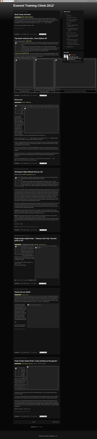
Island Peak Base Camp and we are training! (72, 40)
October (69, 15)
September (69, 46)
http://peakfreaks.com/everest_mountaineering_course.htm (28, 226)
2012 (66, 14)
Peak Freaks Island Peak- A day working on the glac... (72, 36)
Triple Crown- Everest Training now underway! (72, 43)
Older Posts (56, 422)
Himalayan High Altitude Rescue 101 (29, 172)
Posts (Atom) (40, 426)
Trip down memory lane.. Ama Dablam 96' (31, 38)
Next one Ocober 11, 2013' (19, 28)
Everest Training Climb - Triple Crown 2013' (22, 411)
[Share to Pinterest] (45, 34)
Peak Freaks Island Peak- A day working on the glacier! (36, 361)
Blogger (56, 436)
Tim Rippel (73, 54)
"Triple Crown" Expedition (22, 280)
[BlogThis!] (41, 34)
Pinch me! (18, 100)
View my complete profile (75, 61)
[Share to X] (42, 34)
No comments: (33, 34)
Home (33, 422)
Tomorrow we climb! (22, 292)
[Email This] (40, 34)
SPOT (35, 158)
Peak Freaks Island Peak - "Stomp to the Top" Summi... (72, 30)
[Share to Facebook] (44, 34)
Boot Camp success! (23, 14)
